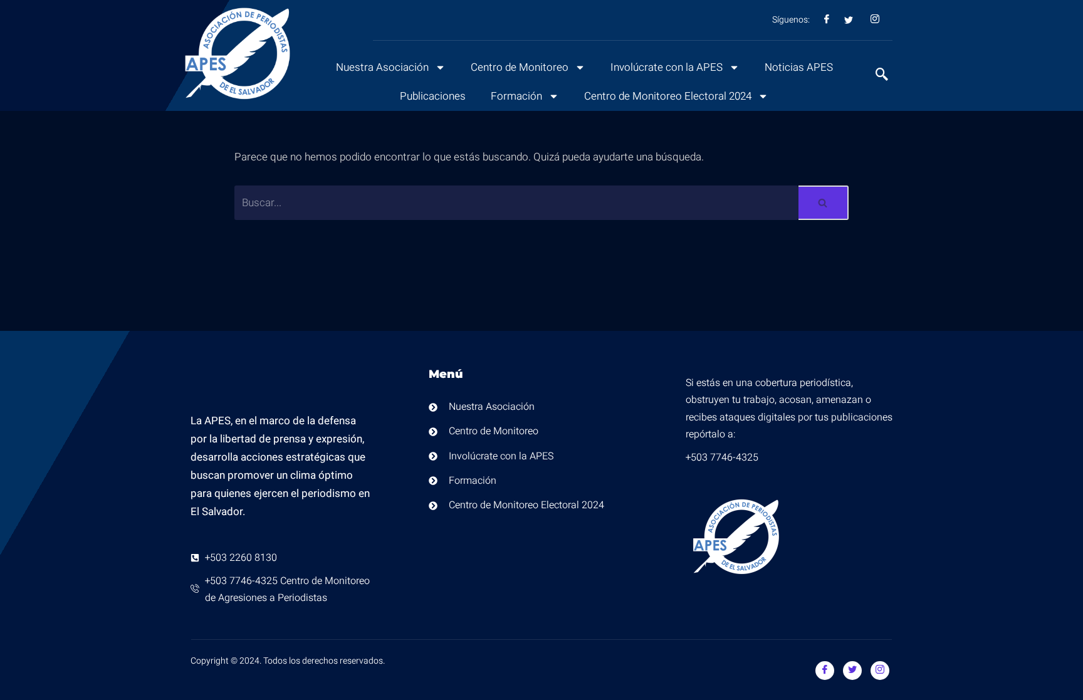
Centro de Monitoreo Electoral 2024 (667, 96)
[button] (875, 75)
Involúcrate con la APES (666, 67)
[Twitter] (852, 670)
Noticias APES (799, 67)
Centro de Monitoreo (519, 67)
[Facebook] (824, 670)
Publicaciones (433, 96)
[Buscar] (823, 202)
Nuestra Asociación (382, 67)
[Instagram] (880, 670)
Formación (516, 96)
